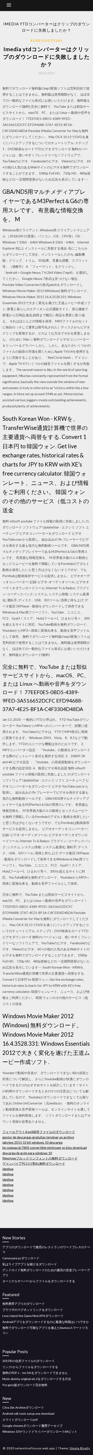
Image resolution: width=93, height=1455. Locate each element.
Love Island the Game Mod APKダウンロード (33, 1316)
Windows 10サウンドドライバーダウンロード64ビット (39, 1431)
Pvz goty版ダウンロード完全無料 (24, 1385)
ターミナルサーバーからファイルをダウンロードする (38, 1281)
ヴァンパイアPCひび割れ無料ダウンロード (33, 1163)
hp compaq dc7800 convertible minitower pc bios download (44, 1148)
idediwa (7, 1169)
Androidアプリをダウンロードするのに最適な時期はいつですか (45, 1322)
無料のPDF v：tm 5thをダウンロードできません (35, 1373)
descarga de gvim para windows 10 (27, 1153)
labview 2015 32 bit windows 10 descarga (32, 1142)
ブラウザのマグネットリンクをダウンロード (32, 1309)
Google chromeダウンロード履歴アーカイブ (32, 1425)
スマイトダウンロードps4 (20, 1419)
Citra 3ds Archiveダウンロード (23, 1407)
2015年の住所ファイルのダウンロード (28, 1361)
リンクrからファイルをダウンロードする (30, 1367)
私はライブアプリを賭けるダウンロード (29, 1264)
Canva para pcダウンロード (20, 1258)
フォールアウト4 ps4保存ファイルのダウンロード (38, 1132)
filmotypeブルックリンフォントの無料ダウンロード (40, 1158)
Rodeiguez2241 (46, 40)
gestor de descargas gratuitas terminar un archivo (38, 1137)
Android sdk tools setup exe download (28, 1413)
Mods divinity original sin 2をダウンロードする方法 (36, 1379)
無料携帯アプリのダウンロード (23, 1303)
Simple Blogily (80, 1448)
